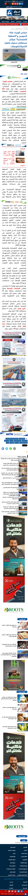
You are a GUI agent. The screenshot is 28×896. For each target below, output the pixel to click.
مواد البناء (11, 442)
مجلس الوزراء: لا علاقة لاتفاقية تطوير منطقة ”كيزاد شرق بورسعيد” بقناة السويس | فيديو (10, 483)
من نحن (11, 882)
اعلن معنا (25, 888)
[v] (14, 435)
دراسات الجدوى (11, 875)
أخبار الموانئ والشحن (22, 875)
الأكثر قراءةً (22, 692)
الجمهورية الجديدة (23, 869)
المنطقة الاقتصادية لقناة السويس (12, 438)
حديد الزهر (6, 440)
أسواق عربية (12, 866)
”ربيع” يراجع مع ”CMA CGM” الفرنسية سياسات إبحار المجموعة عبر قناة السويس (14, 161)
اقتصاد (12, 21)
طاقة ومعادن (24, 856)
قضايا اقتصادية (23, 872)
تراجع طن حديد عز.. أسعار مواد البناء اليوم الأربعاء (11, 478)
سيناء (7, 442)
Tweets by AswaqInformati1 (21, 842)
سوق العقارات (23, 862)
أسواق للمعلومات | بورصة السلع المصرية (14, 879)
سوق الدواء (12, 862)
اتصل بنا (11, 888)
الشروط (11, 885)
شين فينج (21, 308)
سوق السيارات (11, 859)
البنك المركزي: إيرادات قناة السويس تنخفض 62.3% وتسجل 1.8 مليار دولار (10, 502)
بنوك (14, 853)
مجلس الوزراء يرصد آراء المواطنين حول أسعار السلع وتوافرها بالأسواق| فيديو (10, 468)
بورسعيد (11, 440)
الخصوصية (24, 885)
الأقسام (25, 847)
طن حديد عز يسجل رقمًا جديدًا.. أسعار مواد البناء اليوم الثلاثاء (11, 497)
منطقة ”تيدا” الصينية (23, 442)
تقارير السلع (12, 872)
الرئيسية (25, 21)
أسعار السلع (24, 853)
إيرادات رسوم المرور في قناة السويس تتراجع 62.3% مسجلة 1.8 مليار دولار (10, 512)
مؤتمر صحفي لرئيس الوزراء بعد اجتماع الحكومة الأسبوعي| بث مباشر (9, 153)
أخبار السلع (18, 21)
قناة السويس (24, 440)
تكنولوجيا (25, 859)
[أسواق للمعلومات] (14, 610)
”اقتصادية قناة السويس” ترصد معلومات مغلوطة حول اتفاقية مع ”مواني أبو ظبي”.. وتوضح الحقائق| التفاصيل (11, 493)
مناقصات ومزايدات (10, 869)
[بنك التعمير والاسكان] (14, 537)
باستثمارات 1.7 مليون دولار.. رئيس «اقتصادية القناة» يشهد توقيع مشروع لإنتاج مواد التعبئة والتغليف (10, 474)
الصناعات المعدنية (13, 288)
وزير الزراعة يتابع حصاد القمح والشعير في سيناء (11, 488)
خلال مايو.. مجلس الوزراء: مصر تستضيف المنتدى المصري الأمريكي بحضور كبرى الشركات (11, 508)
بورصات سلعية (5, 21)
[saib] (14, 589)
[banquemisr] (14, 568)
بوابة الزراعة (12, 856)
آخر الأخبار (22, 619)
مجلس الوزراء (7, 81)
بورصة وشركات (23, 866)
